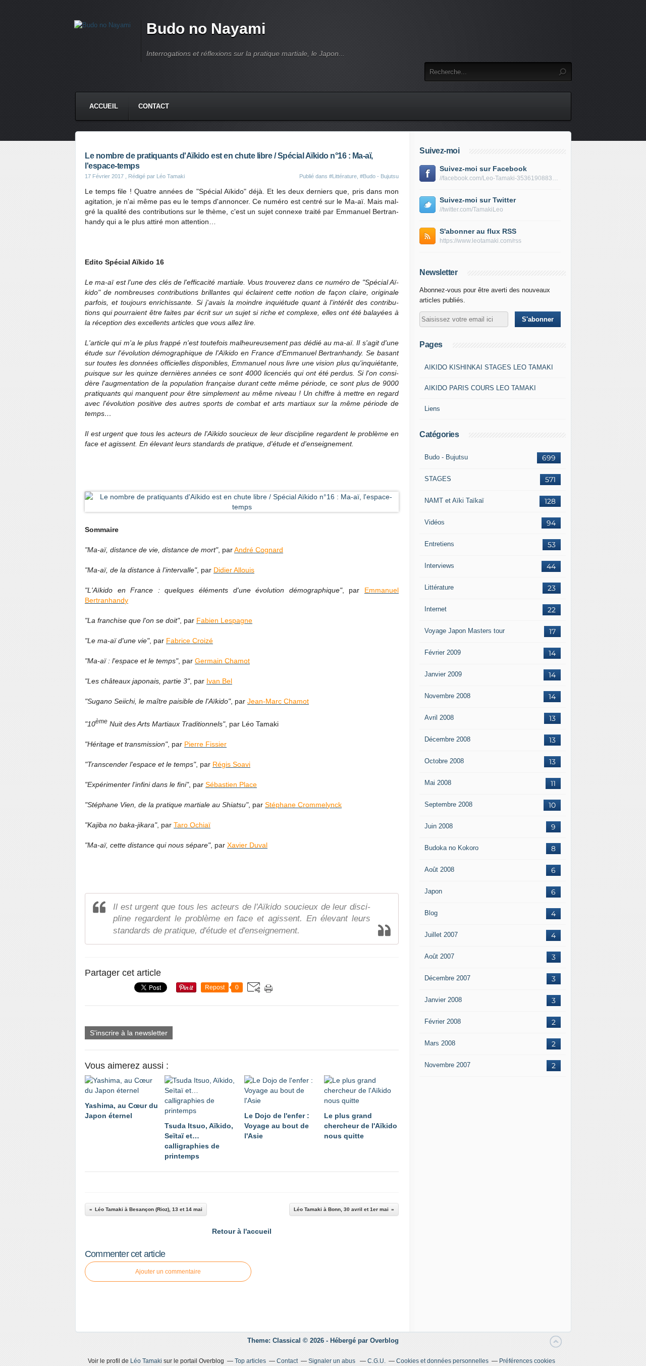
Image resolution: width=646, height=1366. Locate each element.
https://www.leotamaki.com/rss (480, 240)
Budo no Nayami (205, 28)
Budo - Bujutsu (446, 457)
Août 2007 (439, 956)
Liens (432, 408)
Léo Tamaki (146, 1360)
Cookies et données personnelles (442, 1360)
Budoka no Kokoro (451, 848)
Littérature (439, 587)
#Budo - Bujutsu (379, 176)
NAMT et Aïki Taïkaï (454, 500)
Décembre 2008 (447, 739)
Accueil (103, 106)
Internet (435, 609)
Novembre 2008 (447, 696)
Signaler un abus (332, 1360)
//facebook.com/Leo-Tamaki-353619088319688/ (500, 178)
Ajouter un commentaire (168, 1271)
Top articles (250, 1360)
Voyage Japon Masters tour (464, 631)
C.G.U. (376, 1360)
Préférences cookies (527, 1360)
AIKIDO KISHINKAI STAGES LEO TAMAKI (488, 367)
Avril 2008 (439, 717)
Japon (433, 891)
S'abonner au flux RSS (478, 231)
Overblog (384, 1340)
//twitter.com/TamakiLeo (471, 209)
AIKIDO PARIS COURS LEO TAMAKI (480, 388)
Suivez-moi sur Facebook (483, 169)
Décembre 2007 (447, 978)
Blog (431, 913)
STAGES (437, 479)
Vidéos (434, 522)
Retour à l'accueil (242, 1231)
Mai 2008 (437, 782)
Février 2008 (442, 1021)
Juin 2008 (438, 826)
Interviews (439, 565)
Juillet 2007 (441, 934)
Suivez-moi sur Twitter (478, 200)
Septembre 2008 (448, 804)
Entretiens (439, 544)
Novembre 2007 (447, 1065)
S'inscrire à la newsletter (129, 1033)
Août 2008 (439, 869)
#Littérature (343, 176)
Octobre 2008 (444, 761)
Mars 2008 (439, 1043)
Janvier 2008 (443, 1000)
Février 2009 (442, 652)
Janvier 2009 (443, 674)
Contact (153, 106)
